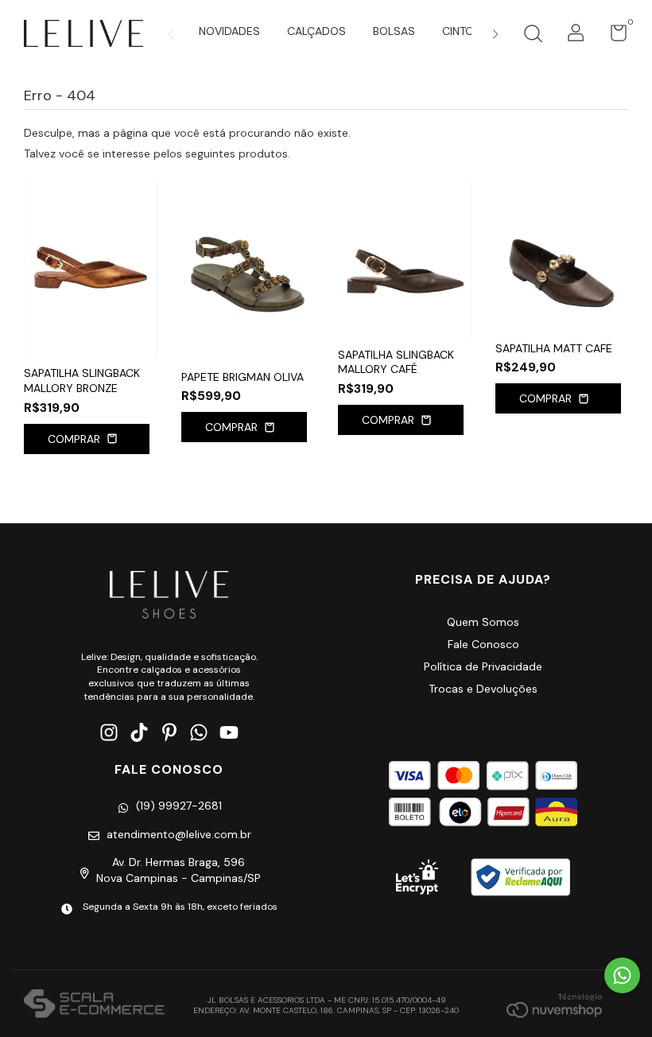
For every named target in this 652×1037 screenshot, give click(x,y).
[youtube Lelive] (229, 733)
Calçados (316, 31)
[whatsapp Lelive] (198, 733)
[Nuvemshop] (554, 1005)
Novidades (229, 31)
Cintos (461, 31)
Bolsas (394, 31)
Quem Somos (483, 622)
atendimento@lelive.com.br (179, 834)
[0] (612, 36)
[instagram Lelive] (108, 733)
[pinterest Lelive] (169, 733)
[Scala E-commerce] (94, 1005)
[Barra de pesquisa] (532, 35)
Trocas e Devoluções (483, 689)
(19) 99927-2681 (179, 805)
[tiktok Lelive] (139, 733)
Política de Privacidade (483, 666)
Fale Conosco (483, 644)
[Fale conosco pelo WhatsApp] (622, 975)
